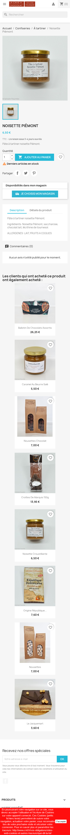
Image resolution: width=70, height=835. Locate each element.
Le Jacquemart (35, 723)
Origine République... (35, 610)
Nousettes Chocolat (35, 440)
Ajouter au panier (34, 157)
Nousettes (35, 667)
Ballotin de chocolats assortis (35, 327)
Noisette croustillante (35, 553)
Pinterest (34, 173)
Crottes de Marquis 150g (35, 497)
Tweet (25, 173)
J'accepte (61, 821)
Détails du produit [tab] (41, 210)
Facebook (5, 781)
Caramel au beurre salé (35, 384)
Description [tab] (17, 210)
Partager (17, 173)
